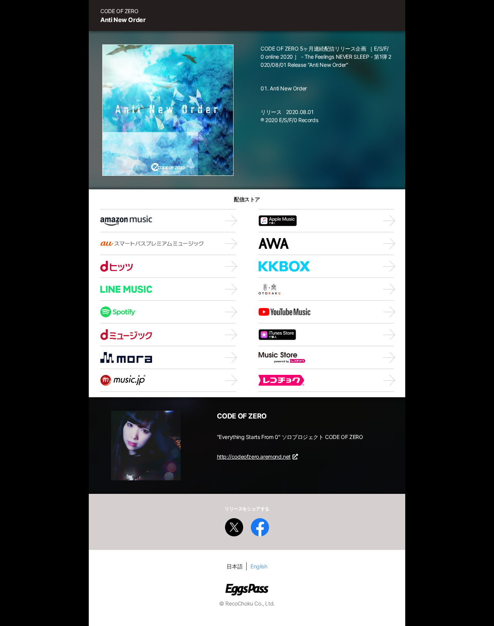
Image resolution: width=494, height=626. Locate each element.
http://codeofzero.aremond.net (254, 456)
